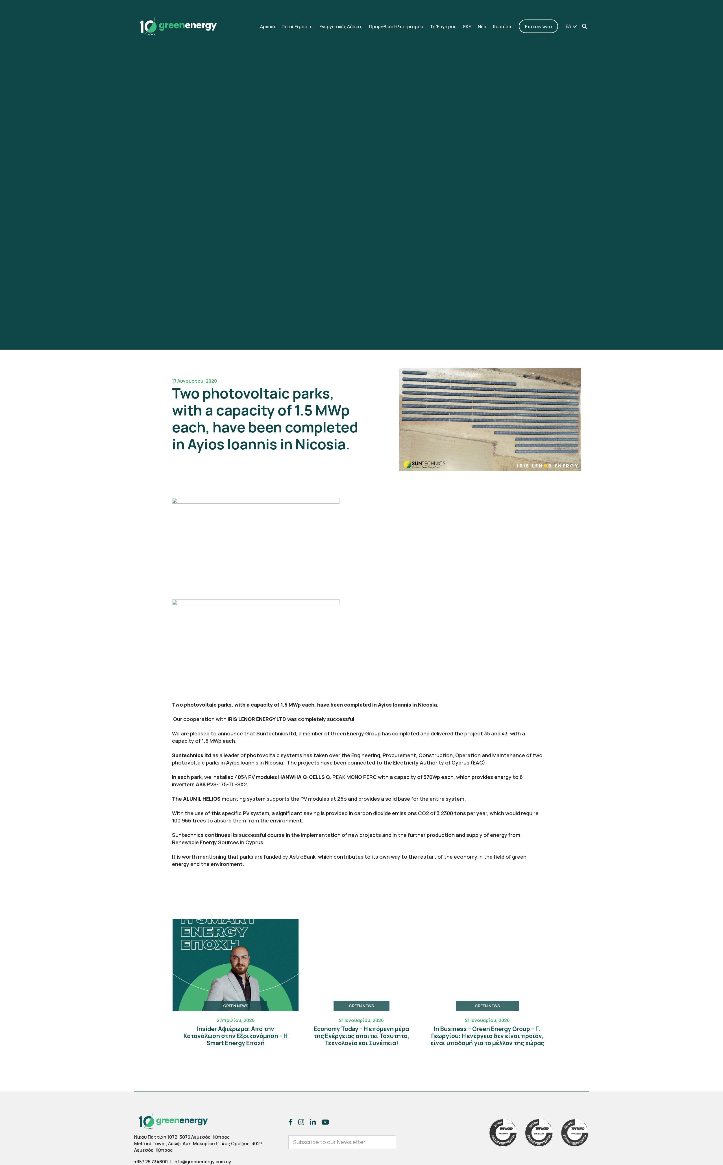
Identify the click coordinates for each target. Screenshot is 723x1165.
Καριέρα (502, 27)
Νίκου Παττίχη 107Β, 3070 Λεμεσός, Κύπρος (182, 1137)
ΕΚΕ (467, 27)
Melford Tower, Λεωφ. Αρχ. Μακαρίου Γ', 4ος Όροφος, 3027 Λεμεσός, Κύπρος (198, 1146)
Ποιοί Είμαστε (297, 27)
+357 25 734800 (151, 1161)
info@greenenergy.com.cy (202, 1161)
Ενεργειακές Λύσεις (340, 27)
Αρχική (267, 27)
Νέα (482, 27)
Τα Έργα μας (443, 27)
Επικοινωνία (538, 27)
